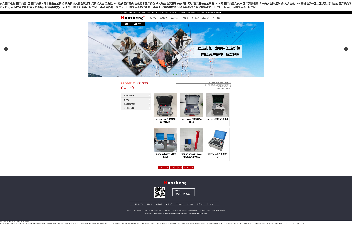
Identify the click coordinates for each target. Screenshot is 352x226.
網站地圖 (222, 210)
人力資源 (216, 18)
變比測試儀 (139, 204)
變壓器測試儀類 (129, 104)
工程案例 (184, 18)
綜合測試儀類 (129, 108)
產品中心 (174, 18)
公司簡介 (153, 18)
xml (218, 210)
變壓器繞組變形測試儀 (200, 213)
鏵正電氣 (220, 82)
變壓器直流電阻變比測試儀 (172, 213)
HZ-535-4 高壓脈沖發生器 (217, 119)
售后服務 (195, 18)
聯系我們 (205, 18)
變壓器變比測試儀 (159, 213)
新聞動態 (163, 18)
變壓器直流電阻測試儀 (187, 213)
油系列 (126, 100)
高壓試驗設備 (129, 95)
